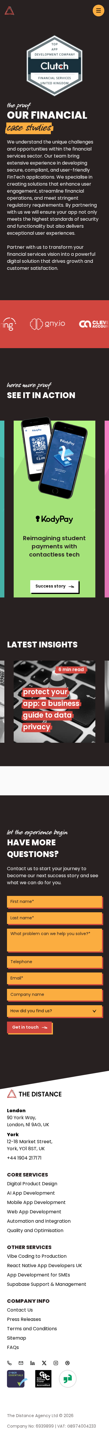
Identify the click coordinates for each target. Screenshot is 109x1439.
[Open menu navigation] (98, 10)
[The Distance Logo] (34, 1093)
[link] (54, 509)
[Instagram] (55, 1363)
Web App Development (34, 1212)
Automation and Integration (39, 1221)
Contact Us (20, 1310)
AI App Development (31, 1193)
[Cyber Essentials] (17, 1379)
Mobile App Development (36, 1202)
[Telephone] (9, 1363)
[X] (44, 1363)
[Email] (21, 1363)
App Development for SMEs (38, 1275)
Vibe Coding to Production (37, 1256)
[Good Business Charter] (43, 1379)
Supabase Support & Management (46, 1284)
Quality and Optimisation (35, 1231)
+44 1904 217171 (24, 1158)
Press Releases (24, 1319)
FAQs (13, 1347)
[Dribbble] (67, 1363)
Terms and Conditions (32, 1329)
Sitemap (16, 1338)
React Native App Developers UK (44, 1266)
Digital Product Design (32, 1184)
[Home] (9, 10)
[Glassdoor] (67, 1379)
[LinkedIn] (32, 1363)
